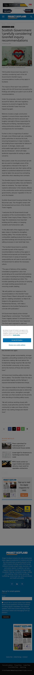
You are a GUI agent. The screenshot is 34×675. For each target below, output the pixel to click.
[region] (17, 337)
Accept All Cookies (17, 340)
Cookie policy (16, 335)
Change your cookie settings (17, 345)
